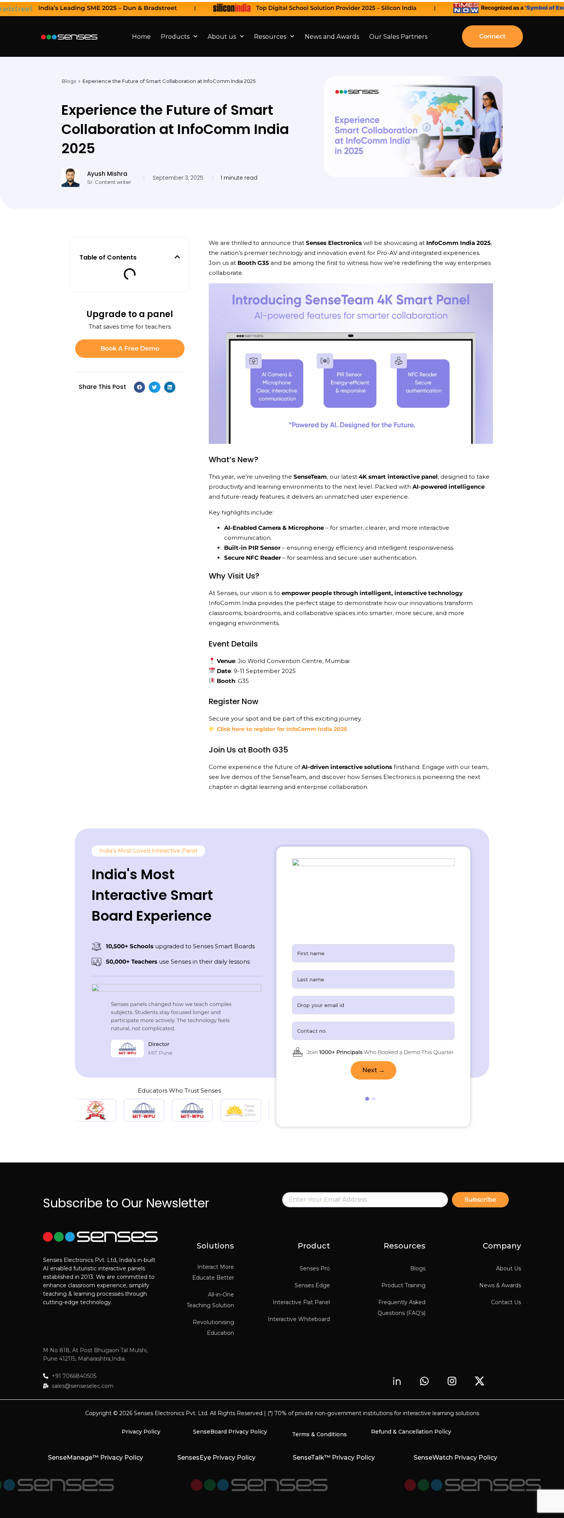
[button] (177, 257)
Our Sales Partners (398, 36)
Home (141, 36)
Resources (270, 36)
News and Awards (332, 36)
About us (222, 36)
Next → (373, 1070)
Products (175, 36)
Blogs (68, 81)
